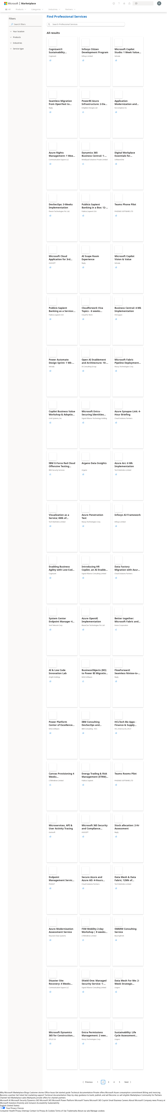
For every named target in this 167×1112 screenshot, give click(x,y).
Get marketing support (34, 1095)
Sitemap (25, 1110)
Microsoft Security (19, 1100)
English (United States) (9, 1105)
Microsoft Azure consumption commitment (124, 1092)
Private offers (99, 1092)
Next (126, 1082)
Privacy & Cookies (47, 1110)
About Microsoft (136, 1100)
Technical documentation (82, 1092)
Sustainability (53, 1103)
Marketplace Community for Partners (146, 1095)
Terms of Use (61, 1110)
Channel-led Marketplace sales (13, 1097)
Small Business (115, 1100)
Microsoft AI (5, 1100)
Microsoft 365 (46, 1100)
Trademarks (72, 1110)
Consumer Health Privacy (10, 1110)
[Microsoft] (11, 3)
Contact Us (34, 1110)
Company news (149, 1100)
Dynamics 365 (33, 1100)
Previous (89, 1082)
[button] (48, 24)
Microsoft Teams (82, 1100)
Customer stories (37, 1092)
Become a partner (7, 1095)
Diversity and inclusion (26, 1103)
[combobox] (86, 24)
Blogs (26, 1092)
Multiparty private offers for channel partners (46, 1097)
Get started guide (62, 1092)
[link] (62, 61)
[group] (50, 60)
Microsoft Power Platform (63, 1100)
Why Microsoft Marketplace (12, 1092)
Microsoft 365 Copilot (99, 1100)
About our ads (84, 1110)
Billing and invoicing (151, 1092)
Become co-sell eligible (119, 1095)
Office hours (49, 1092)
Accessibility (42, 1103)
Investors (12, 1103)
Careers (125, 1100)
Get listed (20, 1095)
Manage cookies (97, 1110)
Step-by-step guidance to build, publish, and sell (88, 1095)
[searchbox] (27, 24)
